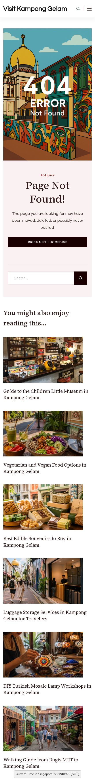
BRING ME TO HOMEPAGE (47, 242)
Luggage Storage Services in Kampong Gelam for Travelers (45, 615)
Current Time (25, 774)
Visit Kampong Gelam (35, 8)
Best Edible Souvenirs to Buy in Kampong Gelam (37, 541)
